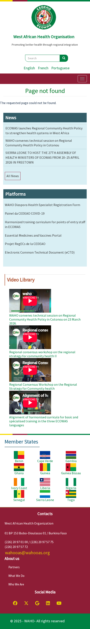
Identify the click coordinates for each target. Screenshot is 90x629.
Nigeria (71, 488)
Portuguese (60, 68)
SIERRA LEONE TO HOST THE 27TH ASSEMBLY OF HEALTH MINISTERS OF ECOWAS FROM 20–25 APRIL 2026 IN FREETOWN (42, 157)
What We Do (16, 576)
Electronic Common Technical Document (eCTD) (40, 252)
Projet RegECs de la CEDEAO (25, 244)
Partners (14, 567)
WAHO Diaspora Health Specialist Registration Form (42, 205)
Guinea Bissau (71, 473)
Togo (71, 500)
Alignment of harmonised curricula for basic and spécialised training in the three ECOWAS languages (43, 421)
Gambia (71, 461)
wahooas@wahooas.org (27, 553)
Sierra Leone (45, 500)
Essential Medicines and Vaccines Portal (33, 235)
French (43, 68)
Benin (19, 461)
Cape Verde (45, 461)
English (29, 68)
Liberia (45, 488)
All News (12, 176)
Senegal (19, 500)
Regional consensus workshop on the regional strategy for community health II (42, 354)
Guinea (45, 473)
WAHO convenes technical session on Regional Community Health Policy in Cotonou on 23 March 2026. (45, 319)
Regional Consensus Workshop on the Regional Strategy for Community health (43, 386)
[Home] (44, 17)
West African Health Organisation (44, 36)
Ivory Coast (19, 488)
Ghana (19, 473)
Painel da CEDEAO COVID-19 (25, 213)
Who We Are (16, 584)
